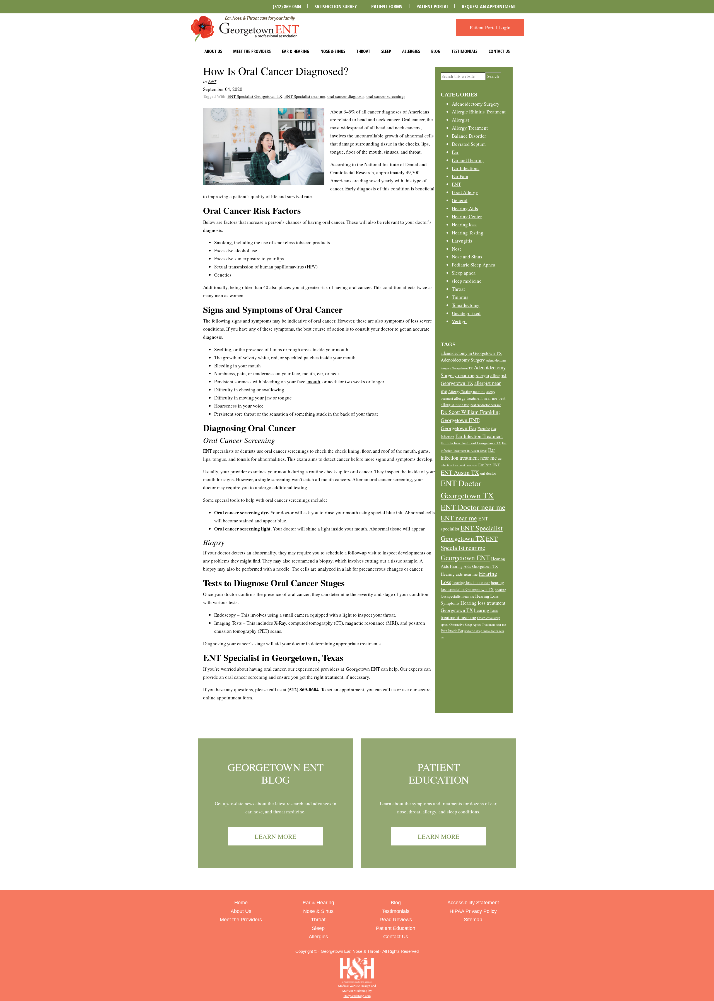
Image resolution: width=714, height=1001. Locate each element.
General (459, 200)
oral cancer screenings (385, 96)
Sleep (386, 51)
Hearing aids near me (459, 574)
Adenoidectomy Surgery (476, 104)
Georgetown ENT (363, 669)
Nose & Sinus (332, 51)
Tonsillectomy (465, 305)
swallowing (273, 389)
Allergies (411, 51)
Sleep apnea (464, 273)
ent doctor (488, 473)
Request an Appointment (489, 6)
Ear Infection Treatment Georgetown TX (471, 442)
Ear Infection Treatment (479, 436)
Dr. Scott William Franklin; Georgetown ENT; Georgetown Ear (470, 420)
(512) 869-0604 (287, 6)
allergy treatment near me (475, 398)
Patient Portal (432, 6)
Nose (457, 249)
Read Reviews (396, 919)
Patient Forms (386, 6)
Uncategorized (466, 313)
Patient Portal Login (490, 27)
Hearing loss (464, 224)
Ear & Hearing (295, 51)
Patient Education (439, 773)
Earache (483, 428)
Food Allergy (465, 192)
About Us (213, 51)
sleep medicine (466, 281)
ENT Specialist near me (304, 96)
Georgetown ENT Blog (276, 773)
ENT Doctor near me (473, 507)
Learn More (275, 836)
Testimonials (464, 51)
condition (400, 188)
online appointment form (227, 697)
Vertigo (459, 321)
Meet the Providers (252, 51)
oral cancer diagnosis (345, 96)
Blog (435, 51)
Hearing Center (467, 216)
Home (241, 902)
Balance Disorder (469, 136)
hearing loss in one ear (471, 582)
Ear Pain (460, 176)
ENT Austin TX (460, 472)
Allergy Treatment (470, 128)
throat (372, 414)
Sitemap (473, 919)
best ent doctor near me (486, 405)
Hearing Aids (465, 208)
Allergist (460, 120)
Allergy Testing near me (466, 391)
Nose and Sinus (467, 256)
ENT (212, 81)
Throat (363, 51)
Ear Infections (465, 168)
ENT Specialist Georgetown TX (255, 96)
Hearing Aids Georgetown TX (474, 566)
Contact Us (499, 51)
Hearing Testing (467, 232)
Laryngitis (462, 240)
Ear (455, 152)
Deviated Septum (469, 144)
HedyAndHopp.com (357, 995)
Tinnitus (460, 297)
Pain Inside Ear (452, 630)
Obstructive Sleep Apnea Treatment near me (477, 624)
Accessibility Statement (473, 902)
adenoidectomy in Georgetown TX (471, 353)
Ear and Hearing (468, 160)
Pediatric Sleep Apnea (473, 264)
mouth (314, 381)
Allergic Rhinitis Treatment (479, 111)
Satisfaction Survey (336, 6)
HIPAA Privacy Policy (473, 911)
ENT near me (459, 517)
